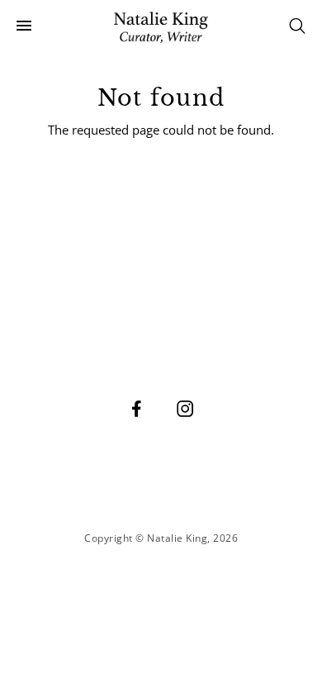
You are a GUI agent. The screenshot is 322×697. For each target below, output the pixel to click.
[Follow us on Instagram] (186, 407)
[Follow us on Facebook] (137, 407)
